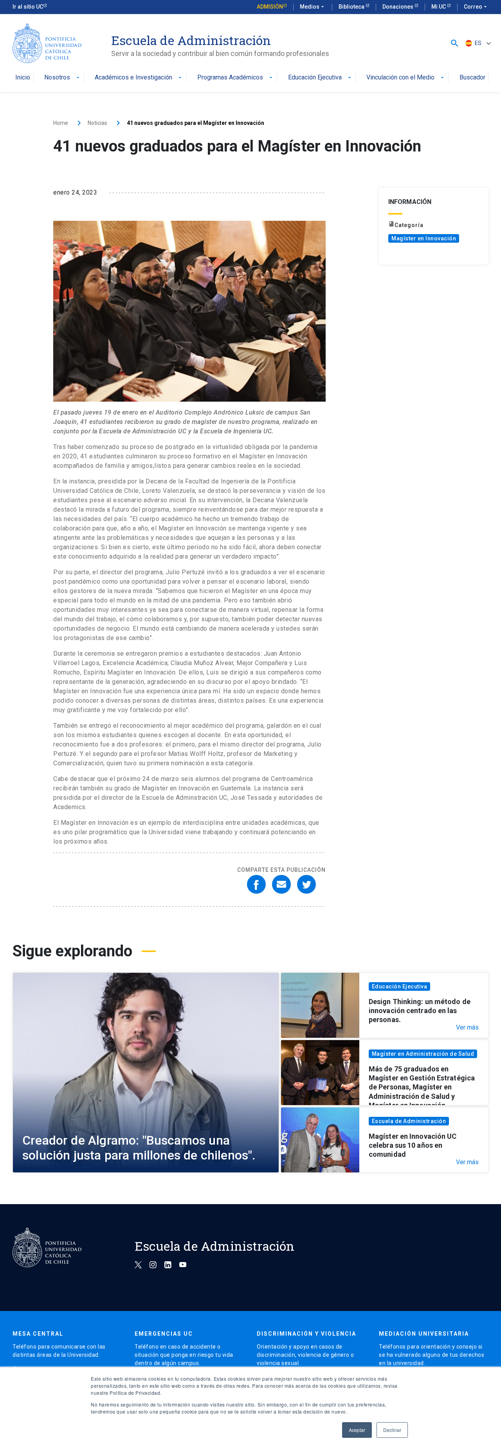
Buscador (472, 77)
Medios (313, 7)
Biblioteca (352, 7)
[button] (455, 43)
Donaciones (398, 7)
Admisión (270, 7)
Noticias (97, 123)
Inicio (22, 77)
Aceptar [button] (357, 1429)
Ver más (467, 1027)
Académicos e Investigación (139, 77)
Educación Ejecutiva (320, 77)
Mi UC (439, 7)
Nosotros (62, 77)
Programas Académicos (235, 77)
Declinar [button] (392, 1429)
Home (60, 123)
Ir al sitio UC (28, 7)
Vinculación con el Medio (405, 77)
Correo (476, 7)
